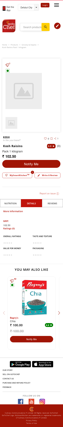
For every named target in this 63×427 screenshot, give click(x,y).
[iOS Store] (42, 364)
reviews (52, 203)
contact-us (8, 378)
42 (15, 278)
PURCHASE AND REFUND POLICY (16, 383)
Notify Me (31, 164)
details (31, 203)
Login (45, 5)
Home (4, 45)
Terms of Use (31, 423)
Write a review (47, 175)
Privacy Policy (31, 420)
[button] (59, 313)
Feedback (7, 387)
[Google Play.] (20, 364)
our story (8, 370)
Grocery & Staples (29, 45)
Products (14, 45)
